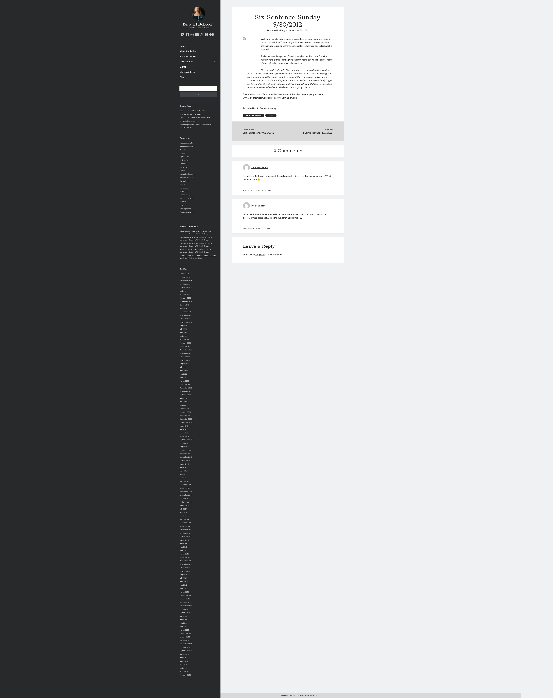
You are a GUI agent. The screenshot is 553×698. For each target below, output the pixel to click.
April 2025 (184, 291)
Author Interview (186, 146)
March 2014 (184, 519)
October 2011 (185, 609)
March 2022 (184, 381)
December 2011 (186, 602)
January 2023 (185, 346)
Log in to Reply (265, 190)
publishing (183, 191)
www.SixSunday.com (253, 97)
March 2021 (184, 409)
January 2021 (185, 415)
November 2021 (186, 391)
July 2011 (183, 619)
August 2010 (184, 654)
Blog (181, 77)
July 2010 (183, 658)
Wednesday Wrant (187, 212)
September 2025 (186, 287)
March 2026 (184, 274)
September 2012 (186, 571)
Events (182, 66)
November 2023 (186, 315)
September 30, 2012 (298, 30)
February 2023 (185, 343)
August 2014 (184, 505)
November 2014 (186, 495)
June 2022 (184, 370)
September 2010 (186, 651)
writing (182, 215)
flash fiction (184, 160)
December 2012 (186, 561)
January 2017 (185, 453)
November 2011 (186, 606)
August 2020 (184, 426)
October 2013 (185, 533)
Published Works (187, 56)
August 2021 (184, 398)
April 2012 (184, 588)
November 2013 (186, 530)
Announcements (186, 143)
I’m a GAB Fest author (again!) (191, 114)
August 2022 (184, 364)
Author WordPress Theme (291, 695)
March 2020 (184, 433)
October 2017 (185, 443)
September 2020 (186, 422)
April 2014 (184, 516)
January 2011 (185, 637)
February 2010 (185, 675)
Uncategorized (185, 208)
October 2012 (185, 568)
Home (182, 46)
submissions (184, 202)
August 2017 (184, 447)
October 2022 (185, 357)
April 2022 (184, 377)
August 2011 (184, 616)
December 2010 (186, 640)
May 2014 (183, 512)
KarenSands (184, 255)
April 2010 (184, 668)
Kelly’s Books (186, 61)
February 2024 (185, 312)
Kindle (182, 170)
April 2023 (184, 336)
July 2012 (183, 578)
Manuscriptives (187, 71)
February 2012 (185, 595)
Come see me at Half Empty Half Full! (194, 111)
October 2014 (185, 498)
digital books (184, 157)
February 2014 (185, 523)
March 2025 (184, 294)
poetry (182, 184)
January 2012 (185, 599)
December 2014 (186, 492)
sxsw (181, 205)
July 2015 (183, 467)
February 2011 (185, 633)
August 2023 (184, 326)
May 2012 (183, 585)
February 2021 (185, 412)
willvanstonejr (185, 231)
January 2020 (185, 436)
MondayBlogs (185, 249)
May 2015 (183, 474)
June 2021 (184, 402)
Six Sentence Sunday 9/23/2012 (258, 132)
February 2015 (185, 485)
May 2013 (183, 547)
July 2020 (183, 429)
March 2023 (184, 339)
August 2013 (184, 540)
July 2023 (183, 329)
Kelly (282, 30)
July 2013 (183, 543)
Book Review (185, 150)
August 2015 (184, 464)
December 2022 (186, 350)
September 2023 (186, 322)
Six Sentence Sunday (187, 198)
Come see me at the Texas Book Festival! (195, 118)
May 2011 (183, 623)
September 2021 (186, 395)
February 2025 (185, 298)
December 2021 (186, 388)
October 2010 (185, 647)
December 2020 (186, 419)
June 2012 (184, 581)
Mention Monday (186, 177)
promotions (184, 188)
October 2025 (185, 284)
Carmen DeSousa (259, 167)
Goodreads (184, 164)
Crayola (182, 153)
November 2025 (186, 281)
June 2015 (184, 471)
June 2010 (184, 661)
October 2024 (185, 305)
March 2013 (184, 554)
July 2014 (183, 509)
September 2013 (186, 536)
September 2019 (186, 440)
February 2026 (185, 277)
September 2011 (186, 613)
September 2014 (186, 502)
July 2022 (183, 367)
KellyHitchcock (185, 243)
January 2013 (185, 557)
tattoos (271, 115)
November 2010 (186, 644)
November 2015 (186, 457)
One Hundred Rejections (189, 121)
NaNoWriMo (185, 181)
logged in (260, 254)
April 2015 (184, 478)
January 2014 (185, 526)
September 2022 (186, 360)
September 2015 (186, 460)
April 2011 (184, 626)
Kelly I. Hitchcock (198, 24)
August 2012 (184, 575)
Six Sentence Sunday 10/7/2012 (317, 132)
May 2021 (183, 405)
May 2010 (183, 664)
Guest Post (184, 167)
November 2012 (186, 564)
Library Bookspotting (187, 174)
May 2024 (183, 308)
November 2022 (186, 353)
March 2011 (184, 630)
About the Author (188, 51)
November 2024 (186, 301)
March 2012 (184, 592)
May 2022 (183, 374)
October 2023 (185, 319)
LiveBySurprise (185, 237)
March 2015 (184, 481)
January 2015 (185, 488)
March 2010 (184, 671)
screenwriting (185, 195)
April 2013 (184, 550)
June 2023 (184, 332)
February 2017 (185, 450)
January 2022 (185, 384)
